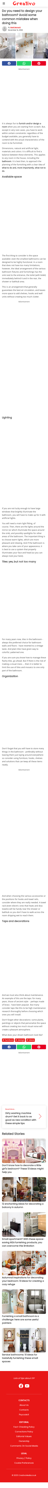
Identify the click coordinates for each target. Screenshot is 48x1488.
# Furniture (8, 1040)
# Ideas (30, 1040)
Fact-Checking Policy (24, 1426)
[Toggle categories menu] (4, 3)
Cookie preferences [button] (24, 1462)
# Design (19, 1040)
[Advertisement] (24, 94)
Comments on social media (24, 1445)
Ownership (24, 1441)
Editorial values (24, 1436)
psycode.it (24, 1414)
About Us (24, 1405)
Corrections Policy (24, 1431)
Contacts (24, 1409)
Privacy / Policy (24, 1458)
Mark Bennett (15, 27)
